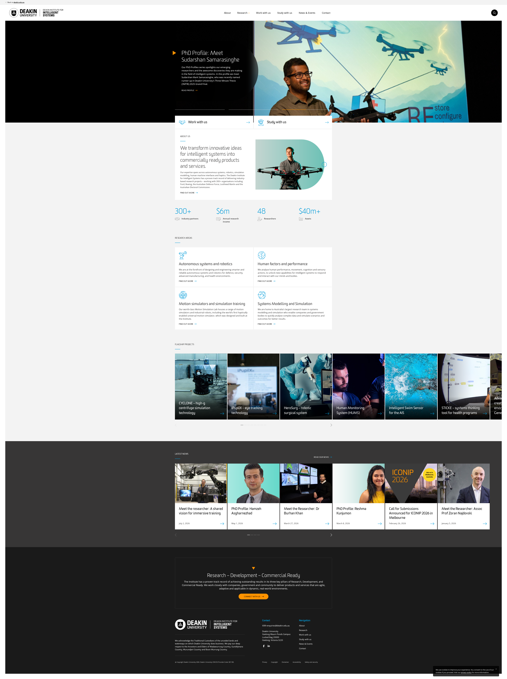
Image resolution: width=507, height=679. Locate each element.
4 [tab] (252, 425)
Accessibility (297, 662)
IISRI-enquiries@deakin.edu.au (276, 625)
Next (331, 105)
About (227, 12)
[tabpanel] (201, 387)
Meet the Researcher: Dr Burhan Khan (301, 511)
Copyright (274, 662)
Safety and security (311, 662)
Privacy (264, 662)
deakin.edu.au (19, 2)
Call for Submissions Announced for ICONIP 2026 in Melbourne (411, 513)
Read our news (321, 457)
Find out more (189, 91)
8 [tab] (265, 425)
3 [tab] (248, 425)
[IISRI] (263, 646)
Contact (326, 12)
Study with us (284, 12)
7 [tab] (261, 425)
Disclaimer (285, 662)
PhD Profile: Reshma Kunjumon (351, 511)
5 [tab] (255, 425)
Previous (326, 105)
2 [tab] (245, 425)
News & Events (307, 12)
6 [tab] (258, 425)
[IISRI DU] (268, 646)
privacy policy (466, 672)
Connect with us (252, 597)
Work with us (263, 12)
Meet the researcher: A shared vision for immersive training (201, 511)
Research (242, 12)
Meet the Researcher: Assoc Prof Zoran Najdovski (462, 511)
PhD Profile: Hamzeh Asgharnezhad (246, 511)
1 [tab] (242, 425)
